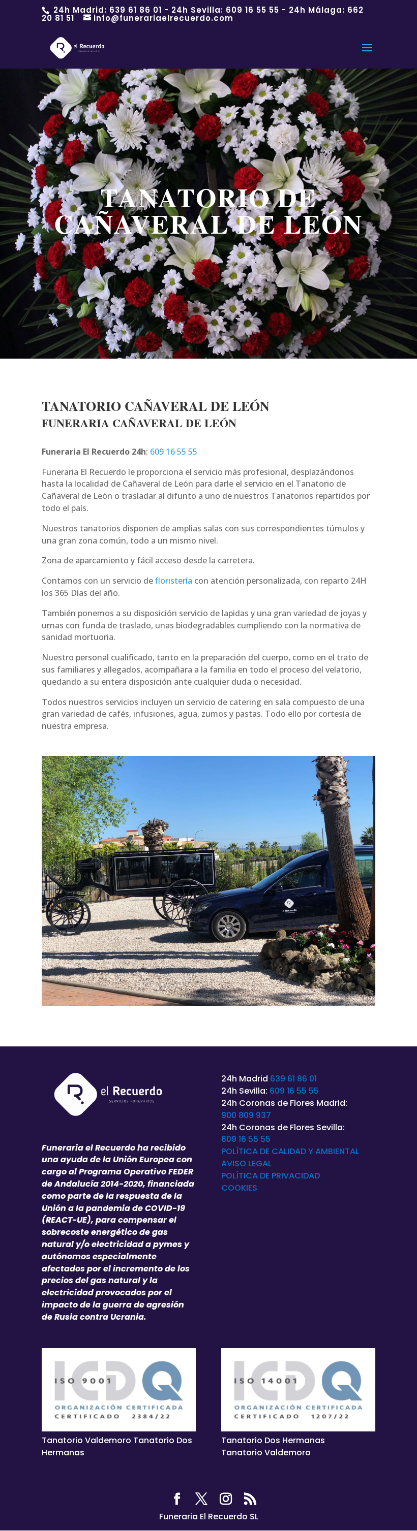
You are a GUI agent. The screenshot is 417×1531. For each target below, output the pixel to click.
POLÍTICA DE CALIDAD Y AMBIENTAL (290, 1151)
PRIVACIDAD (296, 1176)
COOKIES (239, 1188)
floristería (173, 580)
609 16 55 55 (252, 10)
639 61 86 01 (135, 10)
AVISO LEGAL (246, 1163)
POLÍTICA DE (246, 1176)
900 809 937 (246, 1115)
